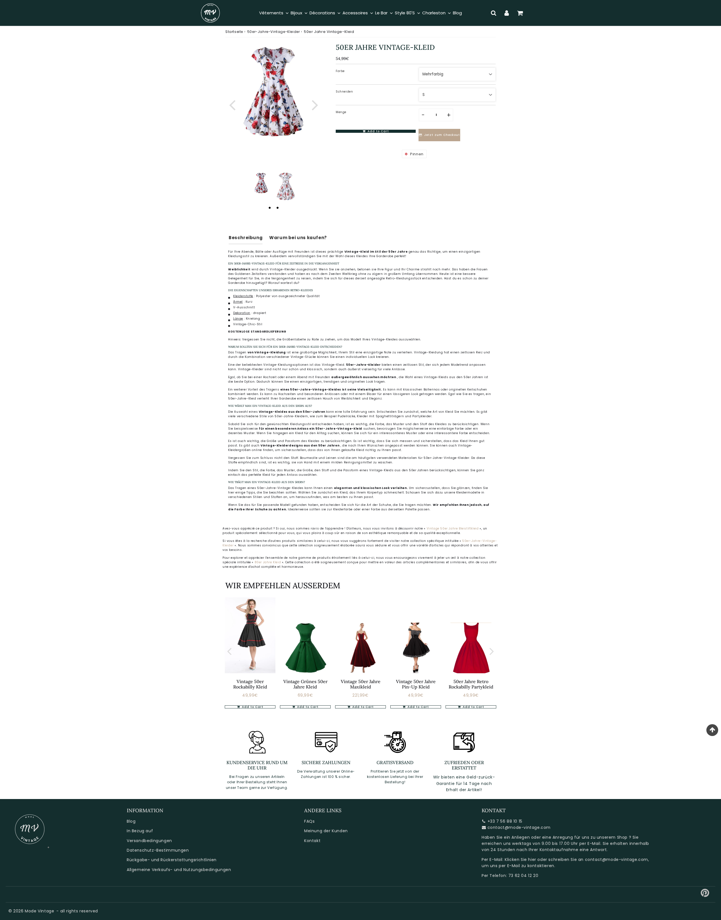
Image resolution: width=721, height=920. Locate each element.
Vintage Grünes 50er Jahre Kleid (305, 684)
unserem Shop (612, 837)
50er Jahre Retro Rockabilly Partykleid (471, 684)
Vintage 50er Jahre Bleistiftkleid (453, 528)
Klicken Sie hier (520, 859)
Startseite (234, 31)
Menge (341, 112)
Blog (131, 821)
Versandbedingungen (149, 840)
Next (315, 104)
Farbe (340, 71)
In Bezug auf (140, 831)
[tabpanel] (261, 182)
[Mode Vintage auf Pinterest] (705, 895)
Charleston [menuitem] (434, 13)
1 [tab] (269, 207)
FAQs (309, 821)
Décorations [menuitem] (322, 13)
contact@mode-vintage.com (519, 827)
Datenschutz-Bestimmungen (158, 850)
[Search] (493, 13)
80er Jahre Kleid (268, 562)
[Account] (506, 13)
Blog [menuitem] (457, 13)
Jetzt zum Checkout (442, 135)
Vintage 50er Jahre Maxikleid (360, 684)
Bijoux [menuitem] (296, 13)
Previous (232, 104)
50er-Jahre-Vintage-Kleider (273, 31)
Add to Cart (252, 706)
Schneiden (344, 91)
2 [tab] (277, 207)
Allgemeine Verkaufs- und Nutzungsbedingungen (179, 869)
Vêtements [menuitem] (271, 13)
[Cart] (520, 13)
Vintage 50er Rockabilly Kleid (250, 684)
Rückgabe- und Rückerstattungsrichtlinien (172, 860)
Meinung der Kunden (326, 831)
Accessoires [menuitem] (355, 13)
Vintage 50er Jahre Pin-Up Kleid (416, 684)
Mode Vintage (39, 911)
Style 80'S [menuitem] (405, 13)
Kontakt (312, 840)
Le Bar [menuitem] (381, 13)
